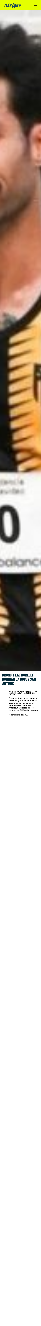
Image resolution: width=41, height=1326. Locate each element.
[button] (35, 6)
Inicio (11, 691)
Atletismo (20, 691)
